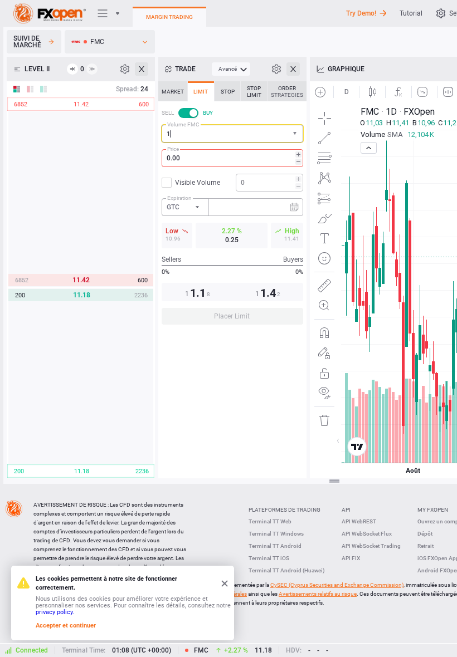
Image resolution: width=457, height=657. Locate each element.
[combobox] (232, 134)
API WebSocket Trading (371, 546)
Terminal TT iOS (269, 558)
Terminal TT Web (270, 521)
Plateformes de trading (284, 510)
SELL (168, 113)
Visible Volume (197, 183)
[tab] (172, 91)
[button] (296, 134)
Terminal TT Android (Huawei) (287, 570)
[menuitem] (231, 69)
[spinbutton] (232, 158)
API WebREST (359, 521)
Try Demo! (361, 13)
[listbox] (110, 41)
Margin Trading (169, 17)
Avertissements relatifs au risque (318, 594)
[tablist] (232, 206)
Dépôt (424, 534)
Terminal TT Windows (276, 534)
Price (173, 149)
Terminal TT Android (275, 546)
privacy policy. (55, 612)
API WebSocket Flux (367, 534)
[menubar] (231, 69)
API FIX (351, 558)
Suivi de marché (27, 42)
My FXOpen (432, 510)
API (346, 510)
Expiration (179, 198)
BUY (208, 113)
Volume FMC (183, 124)
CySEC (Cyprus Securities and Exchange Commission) (336, 585)
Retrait (425, 546)
